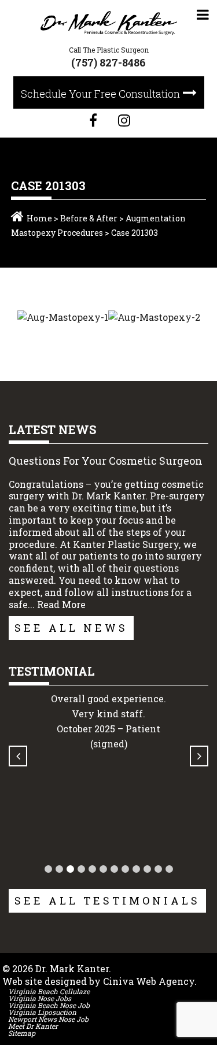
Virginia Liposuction (42, 1012)
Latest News (52, 429)
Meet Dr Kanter (33, 1025)
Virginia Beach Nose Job (49, 1005)
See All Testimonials (107, 900)
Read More (61, 604)
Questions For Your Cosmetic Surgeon (106, 461)
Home (39, 218)
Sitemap (21, 1032)
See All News (71, 628)
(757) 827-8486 (108, 62)
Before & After (88, 218)
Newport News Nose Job (48, 1019)
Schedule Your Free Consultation (100, 94)
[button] (48, 869)
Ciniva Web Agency (148, 981)
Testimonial (52, 671)
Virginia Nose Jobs (39, 998)
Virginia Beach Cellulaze (49, 991)
